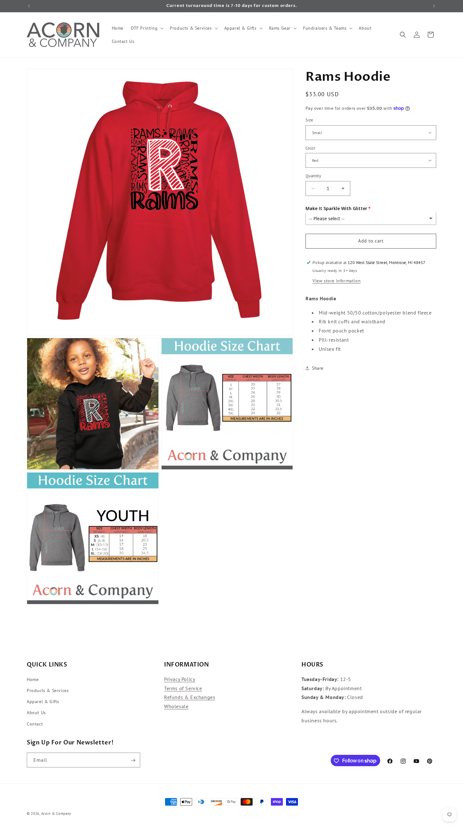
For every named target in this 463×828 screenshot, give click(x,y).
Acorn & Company (56, 813)
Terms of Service (183, 688)
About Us (36, 713)
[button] (146, 28)
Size (309, 120)
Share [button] (317, 368)
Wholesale (176, 706)
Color (310, 147)
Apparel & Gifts (43, 702)
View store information (336, 280)
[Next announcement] (434, 6)
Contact (35, 724)
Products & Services (48, 690)
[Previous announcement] (29, 6)
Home (32, 679)
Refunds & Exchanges (189, 697)
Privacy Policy (179, 679)
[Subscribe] (133, 760)
